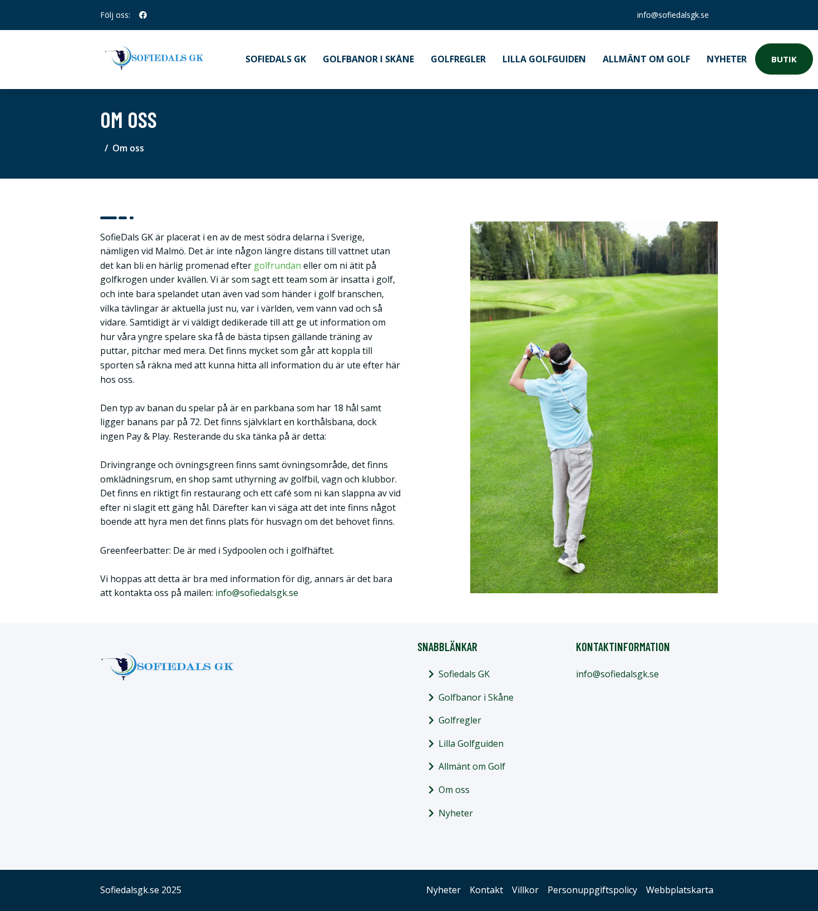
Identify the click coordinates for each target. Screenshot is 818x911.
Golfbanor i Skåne (368, 59)
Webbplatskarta (679, 890)
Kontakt (486, 890)
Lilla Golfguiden (544, 59)
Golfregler (458, 59)
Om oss (454, 790)
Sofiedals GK (275, 59)
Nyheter (727, 59)
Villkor (525, 890)
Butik (784, 59)
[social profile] (143, 15)
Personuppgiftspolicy (592, 890)
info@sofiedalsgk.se (673, 14)
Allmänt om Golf (646, 59)
